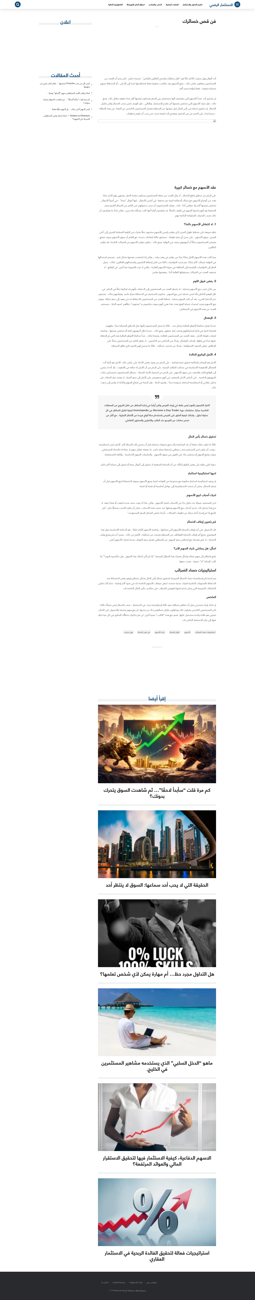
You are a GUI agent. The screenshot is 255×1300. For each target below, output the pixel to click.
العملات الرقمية (172, 4)
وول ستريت (128, 632)
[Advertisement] (157, 48)
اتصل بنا (105, 1282)
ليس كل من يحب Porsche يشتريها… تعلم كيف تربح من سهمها (65, 85)
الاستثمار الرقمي (221, 4)
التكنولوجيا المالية (115, 4)
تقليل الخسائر (174, 632)
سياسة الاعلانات (118, 1282)
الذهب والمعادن (155, 4)
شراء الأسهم (160, 632)
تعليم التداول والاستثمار (192, 4)
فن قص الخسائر (144, 632)
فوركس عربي (151, 1282)
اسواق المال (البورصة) (136, 4)
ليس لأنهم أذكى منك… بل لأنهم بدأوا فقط (71, 109)
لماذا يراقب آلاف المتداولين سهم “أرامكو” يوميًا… (68, 93)
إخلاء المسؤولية (135, 1282)
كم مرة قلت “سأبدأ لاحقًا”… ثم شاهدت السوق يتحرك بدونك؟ (66, 101)
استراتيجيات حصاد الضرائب (205, 632)
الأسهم (187, 632)
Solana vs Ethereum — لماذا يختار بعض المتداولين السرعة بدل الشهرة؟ (66, 117)
